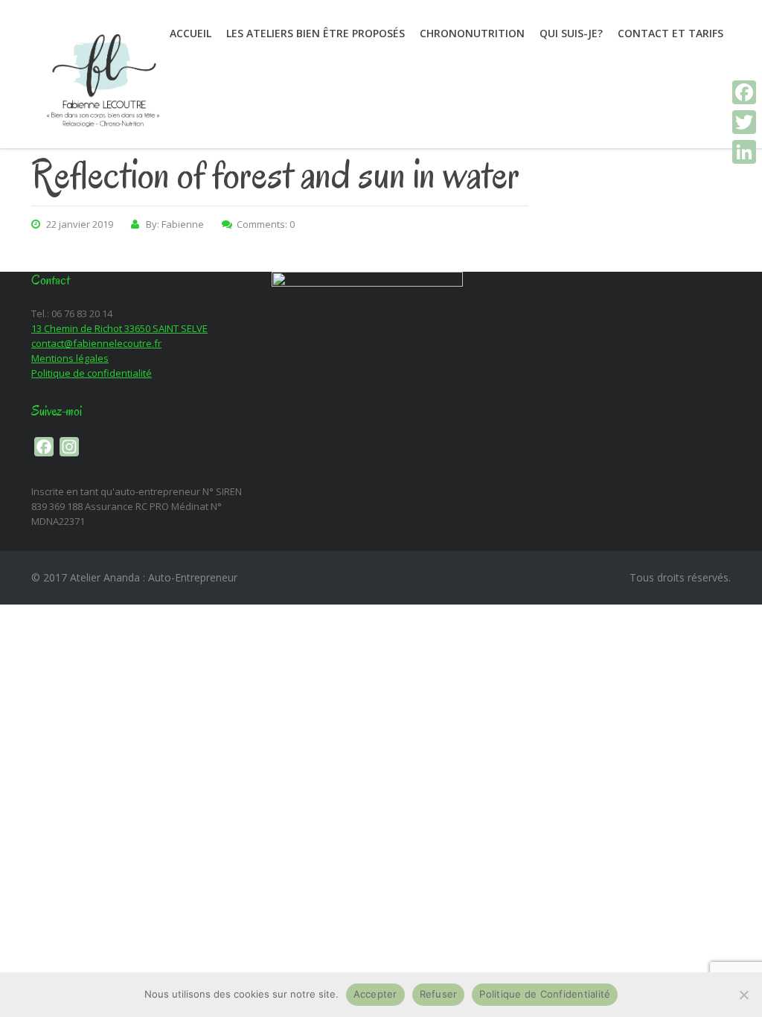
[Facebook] (744, 92)
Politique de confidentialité (91, 373)
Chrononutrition (472, 33)
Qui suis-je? (571, 33)
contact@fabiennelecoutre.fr (96, 343)
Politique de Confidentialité (544, 994)
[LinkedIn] (744, 152)
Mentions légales (70, 358)
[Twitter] (744, 122)
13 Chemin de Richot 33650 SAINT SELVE (119, 328)
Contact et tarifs (670, 33)
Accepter (375, 994)
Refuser (439, 994)
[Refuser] (743, 994)
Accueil (190, 33)
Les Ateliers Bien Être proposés (315, 33)
